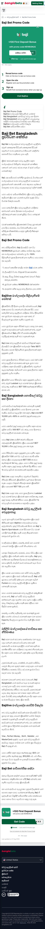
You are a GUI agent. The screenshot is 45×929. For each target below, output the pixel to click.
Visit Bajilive (22, 96)
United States (12, 860)
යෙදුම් (4, 887)
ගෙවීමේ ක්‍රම (7, 891)
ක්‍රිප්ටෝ (5, 874)
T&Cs (6, 65)
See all (3, 10)
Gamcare (23, 923)
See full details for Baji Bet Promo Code (22, 831)
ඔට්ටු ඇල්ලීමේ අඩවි (10, 867)
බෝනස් (5, 884)
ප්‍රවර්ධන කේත (7, 870)
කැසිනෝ (5, 880)
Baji (30, 267)
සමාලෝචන (6, 877)
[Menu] (2, 3)
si (26, 3)
